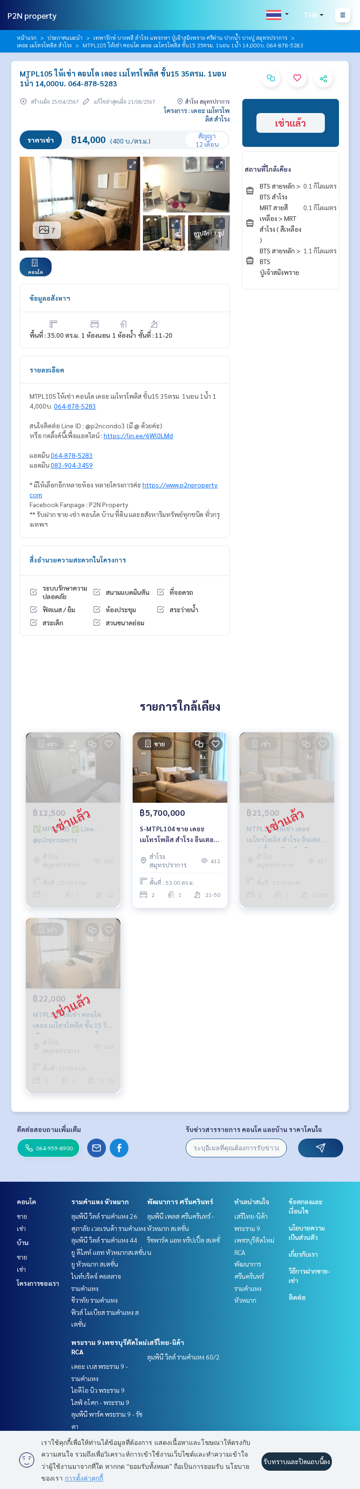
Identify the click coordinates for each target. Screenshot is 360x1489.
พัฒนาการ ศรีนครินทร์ (180, 1201)
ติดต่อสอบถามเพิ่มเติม (49, 1129)
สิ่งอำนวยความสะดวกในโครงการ (78, 559)
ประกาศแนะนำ (64, 37)
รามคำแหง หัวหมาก (100, 1201)
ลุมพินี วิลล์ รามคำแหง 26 (104, 1216)
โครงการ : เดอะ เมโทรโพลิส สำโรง (197, 114)
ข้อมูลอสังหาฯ (50, 298)
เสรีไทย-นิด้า (165, 1342)
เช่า (21, 1228)
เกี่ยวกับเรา (303, 1254)
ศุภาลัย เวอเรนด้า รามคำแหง (108, 1228)
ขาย (22, 1216)
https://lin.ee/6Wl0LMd (138, 435)
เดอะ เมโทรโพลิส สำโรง (44, 45)
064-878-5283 (75, 406)
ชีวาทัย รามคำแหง (94, 1300)
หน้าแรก (27, 37)
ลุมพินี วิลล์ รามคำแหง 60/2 (183, 1356)
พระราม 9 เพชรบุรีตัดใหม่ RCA (254, 1240)
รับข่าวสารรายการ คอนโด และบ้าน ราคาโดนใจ (254, 1129)
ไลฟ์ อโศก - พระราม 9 (100, 1402)
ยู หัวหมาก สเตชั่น (94, 1264)
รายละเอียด (47, 369)
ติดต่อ (297, 1297)
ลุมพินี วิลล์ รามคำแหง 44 (104, 1240)
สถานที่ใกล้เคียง (268, 169)
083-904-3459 (72, 465)
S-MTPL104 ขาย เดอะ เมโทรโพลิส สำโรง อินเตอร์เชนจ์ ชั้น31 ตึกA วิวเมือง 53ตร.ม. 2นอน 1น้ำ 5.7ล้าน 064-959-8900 (179, 834)
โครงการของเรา (38, 1283)
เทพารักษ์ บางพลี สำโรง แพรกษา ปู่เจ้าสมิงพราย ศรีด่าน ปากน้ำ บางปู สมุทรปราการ (190, 37)
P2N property (32, 15)
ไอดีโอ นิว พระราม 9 (98, 1390)
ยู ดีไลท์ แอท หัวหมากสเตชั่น (108, 1252)
